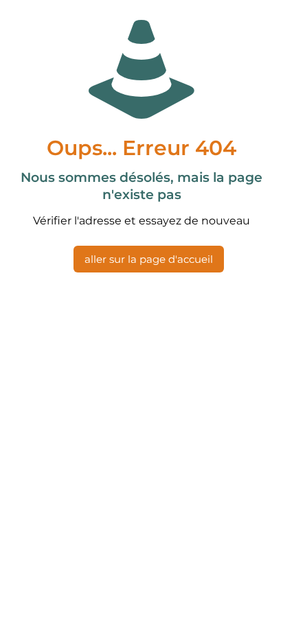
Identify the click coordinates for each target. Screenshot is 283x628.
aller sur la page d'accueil (148, 259)
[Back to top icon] (254, 599)
